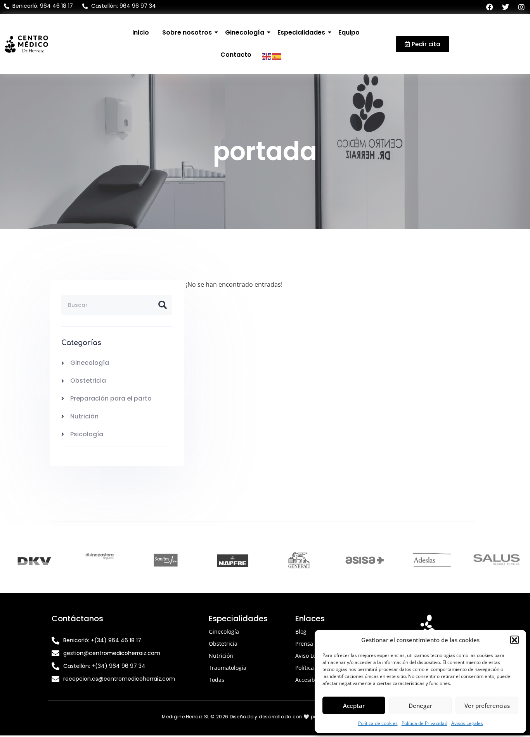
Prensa (304, 643)
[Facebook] (490, 7)
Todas (216, 679)
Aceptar (354, 705)
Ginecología (244, 32)
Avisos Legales (467, 723)
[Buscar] (162, 305)
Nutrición (221, 655)
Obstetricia (223, 643)
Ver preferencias (487, 705)
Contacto (235, 54)
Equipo (349, 32)
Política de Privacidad (424, 723)
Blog (301, 631)
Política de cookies (378, 723)
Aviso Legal (309, 655)
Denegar (420, 705)
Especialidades (301, 32)
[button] (514, 640)
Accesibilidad (312, 679)
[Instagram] (521, 7)
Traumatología (227, 667)
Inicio (140, 32)
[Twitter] (506, 7)
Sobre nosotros (187, 32)
